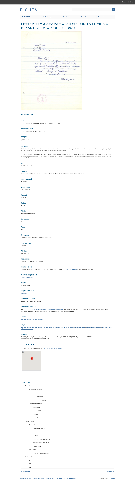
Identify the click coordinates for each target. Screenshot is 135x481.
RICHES (29, 10)
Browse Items (84, 17)
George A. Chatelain (54, 327)
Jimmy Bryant (64, 327)
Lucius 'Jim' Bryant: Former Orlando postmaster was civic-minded (45, 309)
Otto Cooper (105, 327)
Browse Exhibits (102, 17)
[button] (32, 359)
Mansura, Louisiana (91, 327)
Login (124, 2)
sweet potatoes (29, 329)
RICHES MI (24, 293)
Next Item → (110, 471)
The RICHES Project (27, 17)
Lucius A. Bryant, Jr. (80, 327)
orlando (99, 327)
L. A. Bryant (71, 327)
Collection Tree (67, 17)
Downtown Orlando (26, 327)
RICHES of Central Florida (70, 269)
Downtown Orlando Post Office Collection (32, 319)
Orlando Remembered (27, 277)
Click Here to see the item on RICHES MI (53, 348)
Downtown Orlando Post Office (40, 327)
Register (131, 2)
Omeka (113, 478)
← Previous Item (25, 471)
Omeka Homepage (48, 17)
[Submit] (113, 9)
